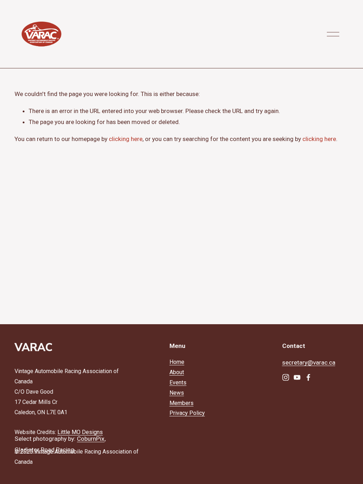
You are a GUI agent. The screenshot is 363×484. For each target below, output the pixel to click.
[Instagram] (285, 377)
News (176, 392)
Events (177, 382)
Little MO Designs (80, 432)
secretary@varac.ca (308, 362)
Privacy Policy (187, 413)
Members (181, 403)
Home (176, 362)
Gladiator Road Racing (44, 449)
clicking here (126, 138)
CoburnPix (91, 438)
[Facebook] (308, 377)
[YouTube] (297, 377)
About (176, 372)
